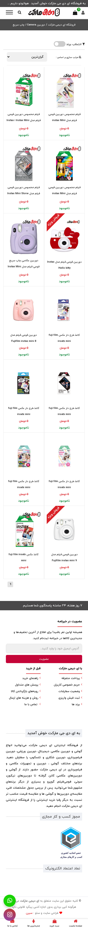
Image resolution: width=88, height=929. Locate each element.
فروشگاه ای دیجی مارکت (61, 25)
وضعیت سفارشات (69, 691)
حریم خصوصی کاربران (67, 685)
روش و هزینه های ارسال (23, 698)
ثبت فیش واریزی (69, 698)
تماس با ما (30, 704)
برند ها (76, 704)
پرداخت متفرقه (70, 678)
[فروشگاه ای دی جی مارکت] (44, 12)
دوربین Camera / (35, 25)
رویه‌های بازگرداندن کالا (24, 691)
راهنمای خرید (30, 678)
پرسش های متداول (26, 685)
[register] (83, 14)
